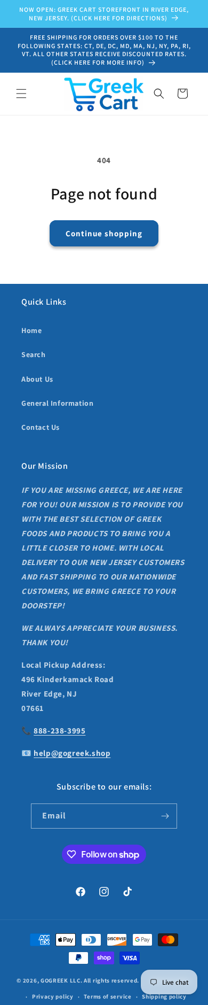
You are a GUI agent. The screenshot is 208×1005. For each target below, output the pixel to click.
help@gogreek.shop (72, 753)
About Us (37, 379)
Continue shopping (104, 233)
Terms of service (107, 996)
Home (31, 330)
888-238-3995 (59, 730)
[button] (21, 93)
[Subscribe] (165, 816)
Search (33, 354)
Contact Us (40, 427)
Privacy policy (53, 996)
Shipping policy (164, 996)
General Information (57, 403)
